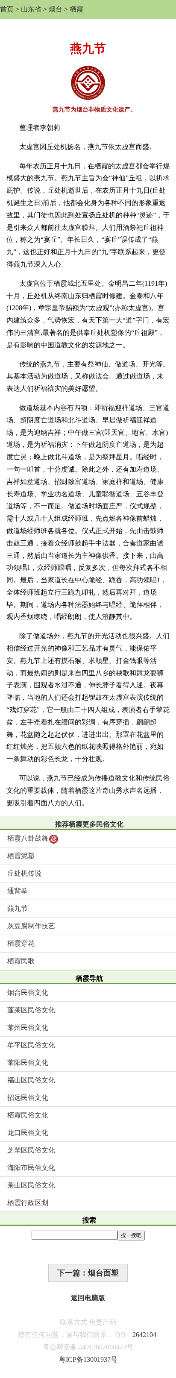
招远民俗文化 (27, 1097)
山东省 (31, 9)
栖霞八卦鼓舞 (27, 838)
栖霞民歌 (21, 961)
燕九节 (17, 908)
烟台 (55, 9)
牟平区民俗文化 (31, 1045)
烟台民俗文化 (27, 992)
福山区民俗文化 (31, 1080)
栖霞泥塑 (21, 855)
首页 (7, 9)
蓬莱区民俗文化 (31, 1010)
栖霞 (76, 9)
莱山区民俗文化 (31, 1185)
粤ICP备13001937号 (88, 1359)
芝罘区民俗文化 (31, 1150)
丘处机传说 (24, 873)
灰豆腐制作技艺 (31, 925)
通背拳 (17, 890)
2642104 (144, 1334)
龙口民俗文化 (27, 1132)
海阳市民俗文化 (31, 1167)
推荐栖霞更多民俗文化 (89, 824)
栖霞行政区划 (27, 1202)
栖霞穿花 (21, 943)
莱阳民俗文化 (27, 1062)
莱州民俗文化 (27, 1027)
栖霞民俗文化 (27, 1115)
